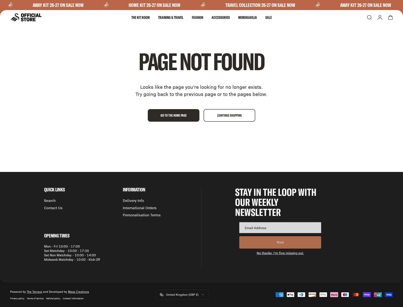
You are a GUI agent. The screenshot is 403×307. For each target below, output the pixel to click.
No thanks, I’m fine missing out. (280, 253)
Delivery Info (133, 200)
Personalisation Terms (142, 214)
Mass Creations (78, 291)
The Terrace (34, 291)
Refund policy (53, 298)
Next (280, 242)
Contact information (73, 298)
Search (50, 200)
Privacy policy (17, 298)
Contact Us (53, 207)
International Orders (140, 207)
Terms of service (35, 298)
